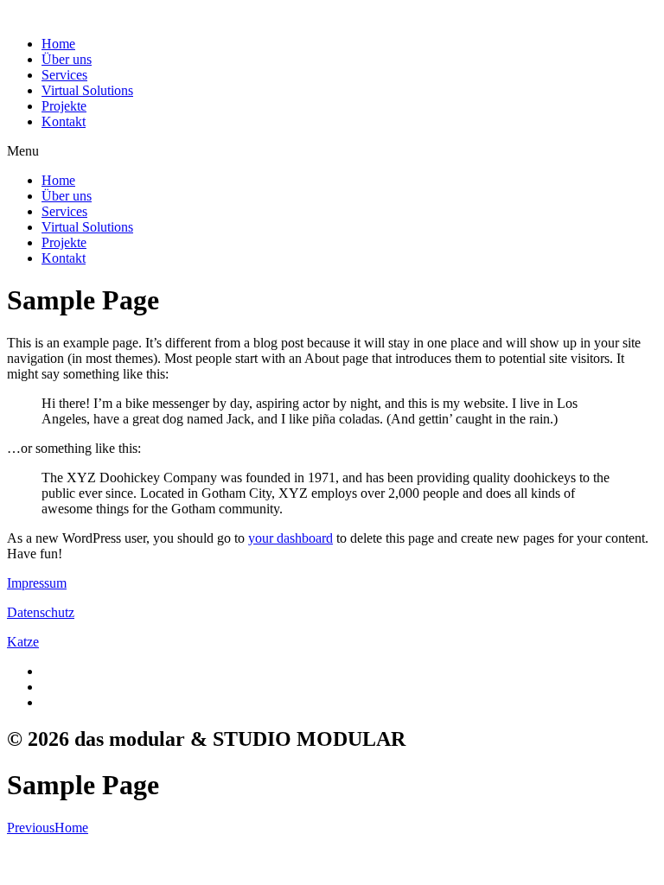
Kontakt (64, 121)
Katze (23, 641)
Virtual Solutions (87, 90)
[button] (332, 151)
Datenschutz (40, 612)
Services (64, 74)
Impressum (37, 583)
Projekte (64, 106)
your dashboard (290, 538)
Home (58, 43)
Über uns (67, 59)
